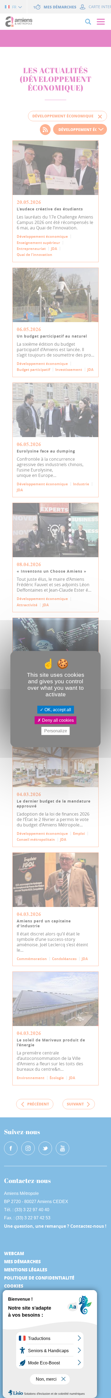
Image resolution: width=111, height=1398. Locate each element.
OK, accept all (57, 709)
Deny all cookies (57, 720)
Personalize (55, 731)
